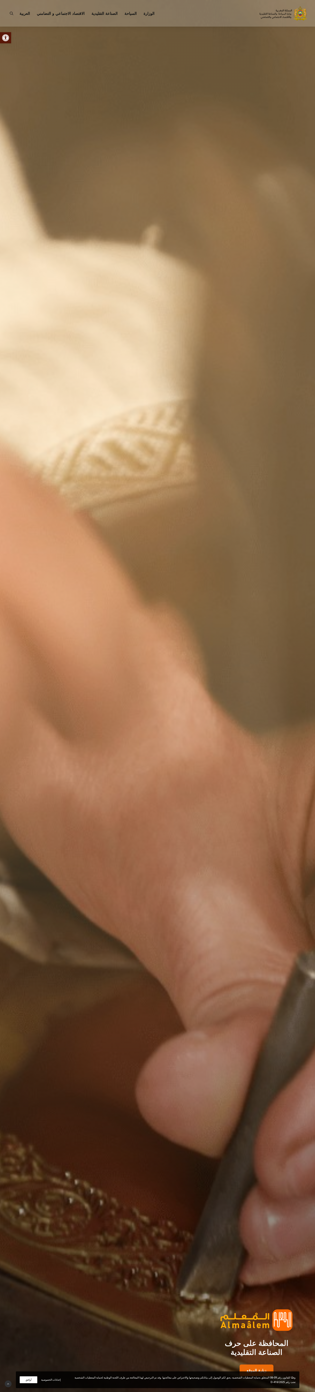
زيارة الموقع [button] (256, 1370)
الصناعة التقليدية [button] (105, 13)
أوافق (29, 1379)
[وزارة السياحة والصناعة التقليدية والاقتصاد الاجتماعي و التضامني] (283, 13)
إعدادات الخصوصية (51, 1379)
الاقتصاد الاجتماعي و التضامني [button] (61, 13)
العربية (25, 13)
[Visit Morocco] (256, 1320)
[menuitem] (147, 13)
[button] (5, 37)
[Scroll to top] (8, 1383)
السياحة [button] (130, 13)
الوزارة (149, 13)
